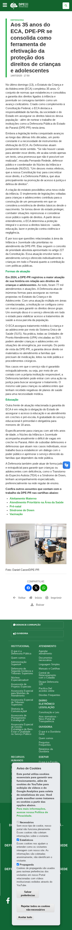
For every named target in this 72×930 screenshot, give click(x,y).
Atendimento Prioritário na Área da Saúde (37, 502)
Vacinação (16, 514)
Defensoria (17, 20)
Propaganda (27, 864)
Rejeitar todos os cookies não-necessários (35, 908)
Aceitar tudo (25, 917)
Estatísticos (26, 840)
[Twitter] (36, 587)
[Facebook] (28, 587)
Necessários (27, 822)
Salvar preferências (28, 893)
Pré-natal (15, 506)
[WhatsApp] (44, 587)
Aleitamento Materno (23, 498)
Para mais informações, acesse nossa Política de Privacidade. (32, 812)
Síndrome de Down (22, 510)
